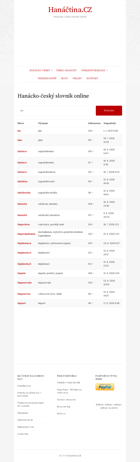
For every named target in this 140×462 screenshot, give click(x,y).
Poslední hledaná (93, 70)
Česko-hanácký (66, 70)
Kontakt (92, 78)
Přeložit (109, 110)
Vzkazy (77, 78)
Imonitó (22, 215)
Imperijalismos (26, 233)
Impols (22, 273)
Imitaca (22, 151)
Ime (20, 140)
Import (22, 303)
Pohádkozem (24, 385)
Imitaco (22, 162)
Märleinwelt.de (25, 419)
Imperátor (24, 224)
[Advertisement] (70, 46)
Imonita (22, 203)
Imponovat (24, 293)
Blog (64, 78)
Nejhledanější (47, 78)
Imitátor (23, 181)
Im (19, 130)
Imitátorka (24, 192)
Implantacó (24, 263)
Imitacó (22, 171)
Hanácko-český (40, 70)
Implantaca (24, 243)
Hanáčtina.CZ (70, 10)
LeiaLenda (23, 433)
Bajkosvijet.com (26, 426)
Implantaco (24, 252)
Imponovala (25, 282)
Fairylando (23, 412)
